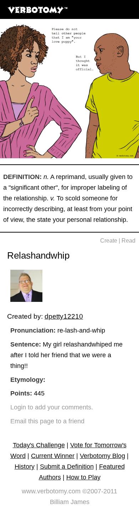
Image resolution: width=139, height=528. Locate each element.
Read (128, 241)
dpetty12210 (64, 316)
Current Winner (52, 455)
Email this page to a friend (47, 421)
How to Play (83, 477)
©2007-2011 (99, 491)
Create (108, 241)
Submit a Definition (67, 466)
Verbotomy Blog (102, 455)
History (25, 466)
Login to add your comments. (51, 407)
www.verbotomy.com (51, 491)
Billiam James (69, 501)
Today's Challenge (39, 445)
